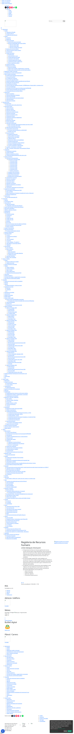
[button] (3, 731)
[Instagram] (12, 7)
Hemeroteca (9, 695)
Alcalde (8, 647)
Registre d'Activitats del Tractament (14, 703)
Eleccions (9, 705)
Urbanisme (9, 660)
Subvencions (9, 664)
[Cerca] (64, 21)
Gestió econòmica (10, 661)
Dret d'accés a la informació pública (14, 675)
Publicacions (9, 594)
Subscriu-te (7, 630)
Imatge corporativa (11, 686)
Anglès (9, 13)
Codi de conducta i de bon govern (14, 712)
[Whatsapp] (16, 7)
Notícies (8, 590)
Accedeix (7, 606)
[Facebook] (8, 7)
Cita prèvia (9, 671)
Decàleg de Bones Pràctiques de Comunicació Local (18, 692)
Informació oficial (10, 658)
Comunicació (9, 685)
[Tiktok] (14, 7)
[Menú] (1, 28)
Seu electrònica (8, 656)
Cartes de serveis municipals (13, 668)
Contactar (7, 5)
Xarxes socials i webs (11, 689)
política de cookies (61, 728)
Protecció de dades (44, 718)
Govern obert (8, 698)
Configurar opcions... (55, 731)
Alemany (10, 14)
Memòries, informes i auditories (14, 707)
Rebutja (65, 731)
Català (9, 10)
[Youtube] (10, 7)
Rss (7, 696)
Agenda (8, 592)
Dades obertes (10, 713)
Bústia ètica (9, 699)
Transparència (10, 702)
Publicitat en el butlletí (11, 684)
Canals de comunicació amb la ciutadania (16, 678)
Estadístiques (9, 706)
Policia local (9, 654)
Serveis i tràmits (8, 665)
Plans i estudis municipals (12, 653)
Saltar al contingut (6, 2)
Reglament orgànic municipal (13, 650)
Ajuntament (7, 646)
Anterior (6, 620)
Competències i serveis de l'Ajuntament (15, 651)
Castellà (10, 12)
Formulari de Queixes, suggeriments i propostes (17, 674)
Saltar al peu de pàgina (7, 3)
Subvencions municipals (12, 663)
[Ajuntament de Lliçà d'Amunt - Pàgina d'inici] (10, 23)
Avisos (8, 593)
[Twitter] (6, 7)
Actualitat (7, 677)
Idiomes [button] (8, 9)
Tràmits (8, 670)
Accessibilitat (42, 721)
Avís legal (42, 720)
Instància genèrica (11, 672)
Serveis (8, 667)
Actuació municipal (11, 700)
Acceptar (69, 731)
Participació (9, 709)
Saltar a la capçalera (6, 0)
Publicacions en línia (11, 682)
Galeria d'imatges (10, 691)
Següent (10, 620)
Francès (10, 16)
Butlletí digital (10, 688)
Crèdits (41, 715)
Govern (8, 649)
